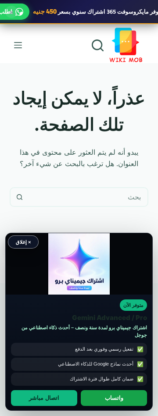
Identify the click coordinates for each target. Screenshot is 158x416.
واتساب (114, 398)
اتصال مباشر (44, 398)
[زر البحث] (20, 197)
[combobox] (88, 197)
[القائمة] (18, 45)
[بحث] (98, 45)
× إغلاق (23, 242)
